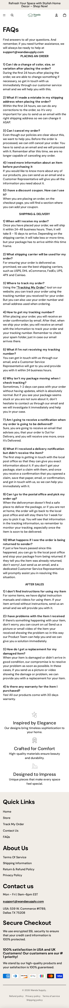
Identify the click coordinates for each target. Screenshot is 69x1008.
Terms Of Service (14, 857)
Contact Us (10, 831)
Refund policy (16, 996)
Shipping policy (34, 1000)
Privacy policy (33, 996)
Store (6, 818)
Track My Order (13, 824)
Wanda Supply (38, 990)
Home (7, 811)
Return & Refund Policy (18, 869)
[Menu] (4, 15)
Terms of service (51, 996)
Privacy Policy (12, 875)
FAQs (6, 837)
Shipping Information (17, 863)
